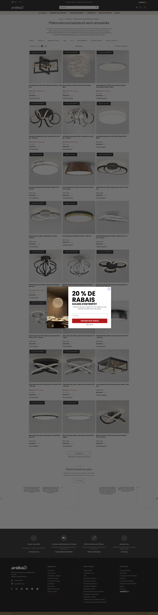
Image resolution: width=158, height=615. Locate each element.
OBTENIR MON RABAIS (90, 321)
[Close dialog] (109, 288)
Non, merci (89, 324)
